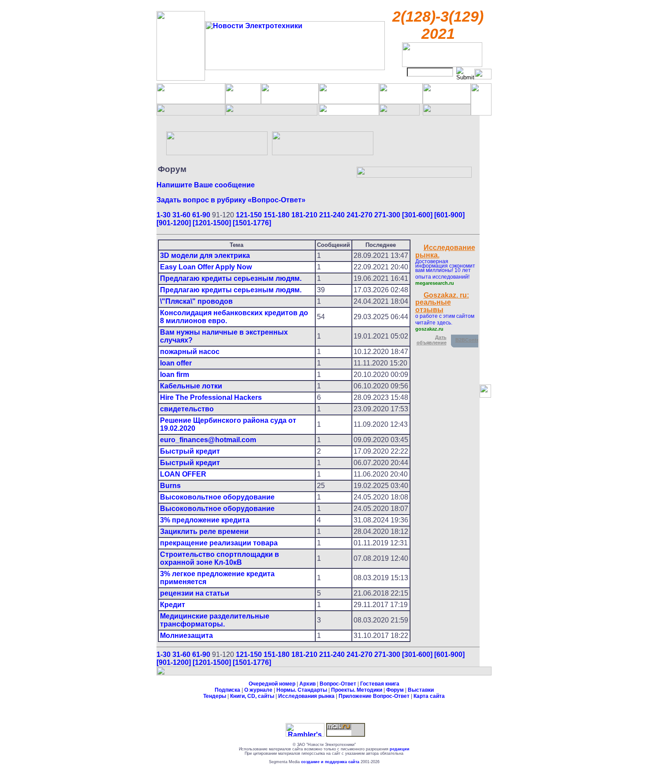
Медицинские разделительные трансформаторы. (214, 620)
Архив (307, 684)
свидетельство (187, 409)
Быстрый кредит (190, 451)
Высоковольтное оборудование (217, 497)
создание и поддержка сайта (330, 762)
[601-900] (449, 215)
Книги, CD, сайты (252, 696)
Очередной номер (272, 684)
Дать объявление (432, 340)
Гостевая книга (379, 684)
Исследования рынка (306, 696)
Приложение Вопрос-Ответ (374, 696)
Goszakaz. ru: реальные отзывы (442, 302)
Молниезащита (186, 635)
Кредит (172, 604)
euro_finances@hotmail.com (208, 440)
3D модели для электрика (205, 255)
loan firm (174, 374)
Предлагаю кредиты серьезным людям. (231, 278)
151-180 (277, 215)
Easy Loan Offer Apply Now (206, 267)
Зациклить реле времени (204, 531)
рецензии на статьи (194, 593)
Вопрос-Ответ (338, 684)
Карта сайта (429, 696)
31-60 (181, 215)
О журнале (258, 690)
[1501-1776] (252, 223)
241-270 (359, 215)
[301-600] (417, 215)
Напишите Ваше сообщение (205, 185)
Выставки (421, 690)
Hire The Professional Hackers (211, 397)
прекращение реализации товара (219, 543)
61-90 (201, 215)
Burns (170, 485)
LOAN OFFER (183, 474)
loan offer (176, 363)
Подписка (227, 690)
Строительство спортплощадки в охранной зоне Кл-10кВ (219, 558)
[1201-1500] (212, 223)
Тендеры (214, 696)
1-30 (163, 215)
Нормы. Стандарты (301, 690)
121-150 (249, 215)
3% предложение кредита (205, 520)
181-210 (304, 215)
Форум (395, 690)
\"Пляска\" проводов (196, 301)
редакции (400, 749)
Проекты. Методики (356, 690)
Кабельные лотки (191, 386)
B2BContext (469, 340)
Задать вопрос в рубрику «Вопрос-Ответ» (230, 200)
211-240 (332, 215)
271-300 (387, 215)
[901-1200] (173, 223)
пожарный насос (190, 351)
